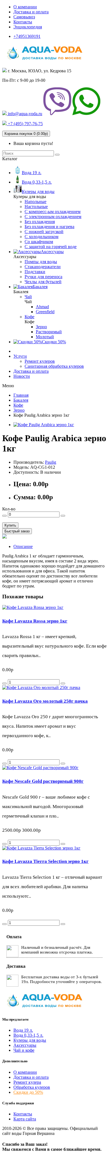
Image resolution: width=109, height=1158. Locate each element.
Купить (10, 525)
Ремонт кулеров (40, 361)
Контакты (22, 21)
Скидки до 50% (28, 1092)
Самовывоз (24, 16)
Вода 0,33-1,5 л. (28, 1035)
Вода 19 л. (23, 1030)
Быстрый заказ (17, 531)
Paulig (50, 462)
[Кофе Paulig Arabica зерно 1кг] (43, 424)
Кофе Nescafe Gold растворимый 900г (43, 781)
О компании (25, 6)
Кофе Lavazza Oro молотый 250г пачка (45, 701)
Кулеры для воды (29, 1040)
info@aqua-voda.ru (24, 113)
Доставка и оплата (31, 11)
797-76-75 (25, 123)
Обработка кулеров (31, 1087)
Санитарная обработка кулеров (54, 366)
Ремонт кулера (27, 1082)
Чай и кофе (23, 1050)
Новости (21, 376)
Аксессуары (24, 1045)
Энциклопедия (27, 26)
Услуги (20, 356)
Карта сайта (24, 1119)
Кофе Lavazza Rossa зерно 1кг (34, 621)
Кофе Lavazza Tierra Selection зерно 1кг (45, 861)
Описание (23, 546)
